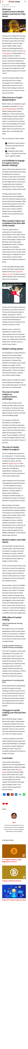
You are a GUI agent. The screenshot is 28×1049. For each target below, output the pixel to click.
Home (3, 4)
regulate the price (13, 463)
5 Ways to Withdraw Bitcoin (11, 881)
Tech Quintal (14, 1)
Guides (7, 4)
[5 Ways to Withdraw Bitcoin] (14, 872)
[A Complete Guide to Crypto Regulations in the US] (14, 851)
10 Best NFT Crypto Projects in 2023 (14, 900)
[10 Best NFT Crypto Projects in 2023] (14, 891)
